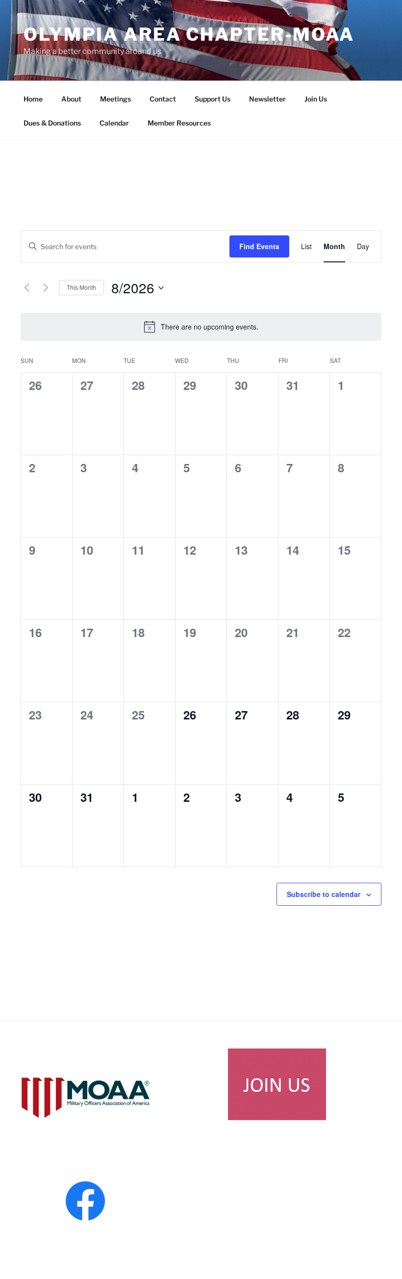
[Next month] (45, 288)
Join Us (315, 99)
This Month (81, 287)
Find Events (259, 246)
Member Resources (179, 123)
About (71, 99)
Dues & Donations (52, 123)
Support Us (212, 99)
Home (33, 99)
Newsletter (267, 99)
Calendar (114, 123)
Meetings (115, 99)
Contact (163, 99)
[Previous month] (26, 288)
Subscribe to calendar (323, 894)
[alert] (201, 326)
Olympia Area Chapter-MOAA (189, 34)
